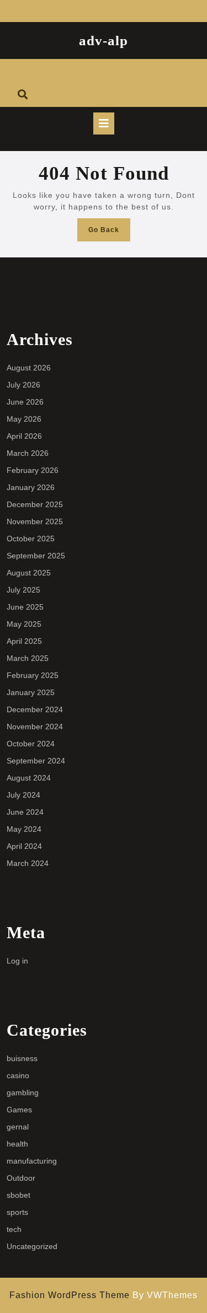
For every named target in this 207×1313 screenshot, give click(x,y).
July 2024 (23, 794)
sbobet (18, 1195)
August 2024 (29, 777)
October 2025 (31, 538)
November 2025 (35, 521)
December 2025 (35, 504)
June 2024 (25, 812)
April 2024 (24, 846)
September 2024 (36, 760)
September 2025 (36, 555)
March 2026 (28, 453)
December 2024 (35, 709)
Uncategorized (32, 1246)
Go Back (109, 232)
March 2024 (28, 863)
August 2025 (29, 572)
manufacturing (32, 1160)
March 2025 (28, 658)
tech (14, 1229)
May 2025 (24, 624)
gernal (18, 1126)
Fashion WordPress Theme (69, 1295)
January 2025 (31, 692)
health (17, 1143)
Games (19, 1109)
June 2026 (25, 401)
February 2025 (33, 675)
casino (18, 1075)
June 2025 (25, 606)
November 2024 (35, 726)
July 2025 (23, 589)
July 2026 (23, 384)
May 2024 (24, 829)
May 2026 (24, 419)
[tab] (103, 123)
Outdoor (21, 1178)
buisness (22, 1058)
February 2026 (33, 470)
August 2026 (29, 367)
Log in (17, 960)
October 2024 (31, 743)
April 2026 (24, 436)
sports (17, 1212)
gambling (23, 1092)
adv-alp (103, 40)
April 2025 (24, 641)
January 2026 (31, 487)
